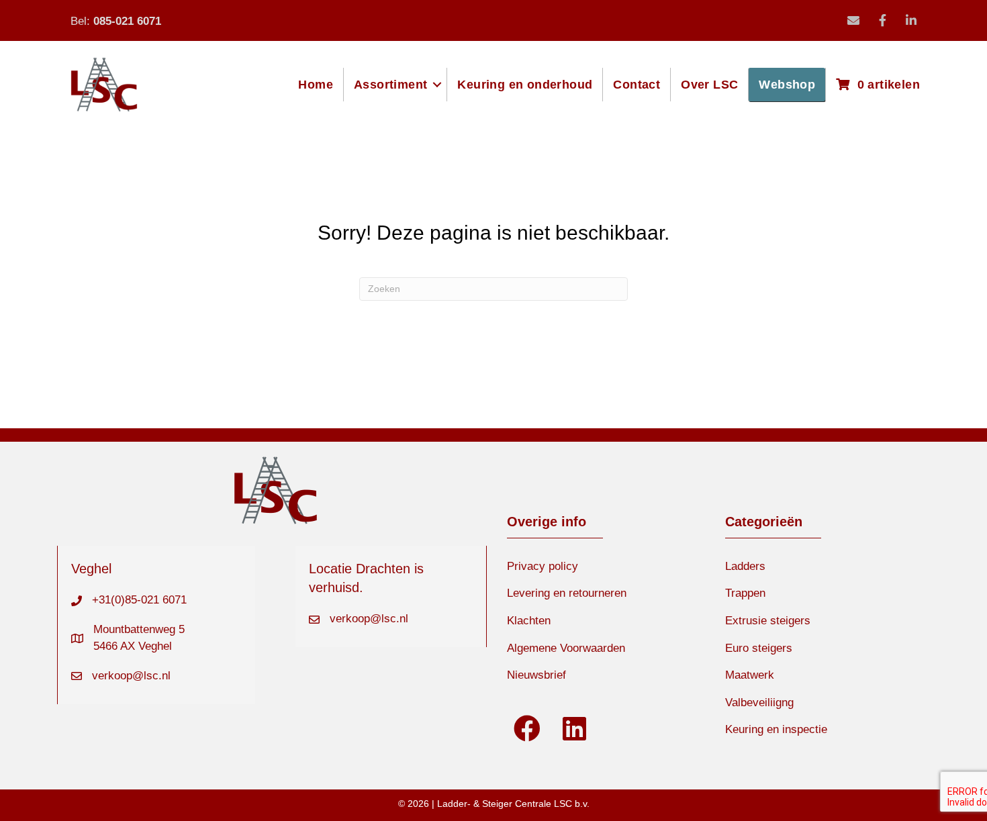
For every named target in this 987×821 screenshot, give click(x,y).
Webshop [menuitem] (787, 84)
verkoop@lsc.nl (131, 675)
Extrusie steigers (767, 620)
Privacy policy (542, 566)
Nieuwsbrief (536, 675)
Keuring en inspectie (776, 729)
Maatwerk (749, 675)
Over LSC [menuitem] (709, 84)
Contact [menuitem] (636, 84)
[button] (436, 84)
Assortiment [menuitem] (390, 84)
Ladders (745, 566)
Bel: (115, 21)
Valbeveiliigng (759, 702)
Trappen (745, 593)
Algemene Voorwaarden (566, 648)
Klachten (529, 620)
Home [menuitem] (315, 84)
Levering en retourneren (566, 593)
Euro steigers (758, 648)
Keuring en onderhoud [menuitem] (524, 84)
